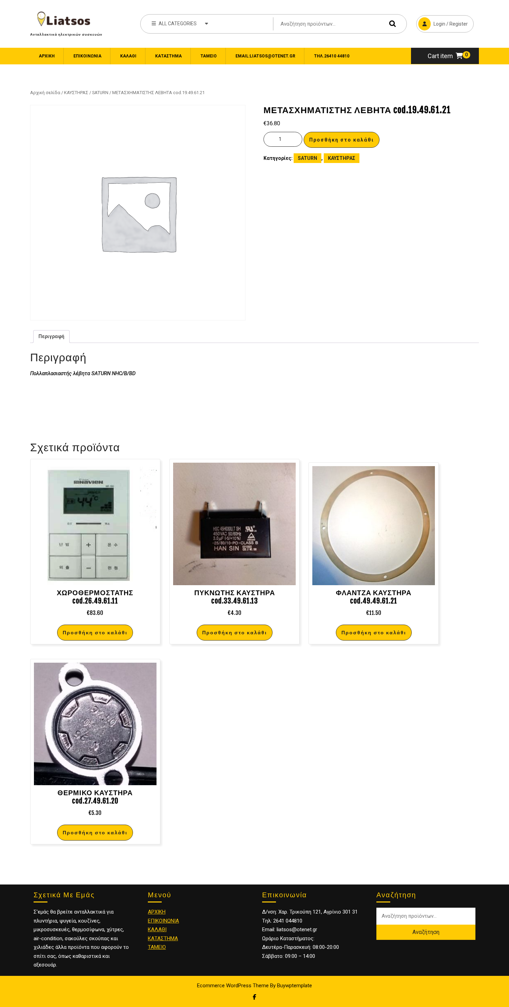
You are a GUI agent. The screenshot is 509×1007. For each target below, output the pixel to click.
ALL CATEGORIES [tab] (178, 23)
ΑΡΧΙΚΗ (157, 912)
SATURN (100, 92)
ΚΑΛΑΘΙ (157, 929)
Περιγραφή (51, 336)
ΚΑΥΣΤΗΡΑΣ (76, 92)
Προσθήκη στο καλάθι (341, 140)
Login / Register (442, 21)
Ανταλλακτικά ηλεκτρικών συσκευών (66, 34)
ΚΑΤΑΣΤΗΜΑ (163, 938)
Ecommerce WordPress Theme (233, 985)
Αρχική (47, 56)
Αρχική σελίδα (45, 92)
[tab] (51, 336)
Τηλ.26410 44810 (331, 56)
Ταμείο (208, 56)
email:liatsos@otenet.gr (265, 56)
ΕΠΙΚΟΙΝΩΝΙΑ (87, 56)
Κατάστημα (168, 56)
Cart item (440, 56)
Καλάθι (128, 56)
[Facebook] (254, 997)
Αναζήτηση (391, 23)
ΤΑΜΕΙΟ (157, 947)
